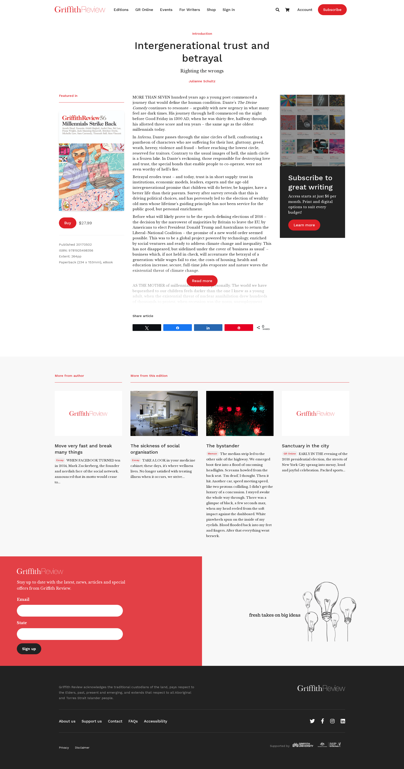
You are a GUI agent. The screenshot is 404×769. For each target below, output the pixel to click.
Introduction (202, 34)
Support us (92, 721)
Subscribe (332, 9)
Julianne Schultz (202, 81)
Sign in (229, 9)
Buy (67, 223)
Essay (60, 460)
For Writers (189, 9)
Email (23, 599)
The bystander (222, 445)
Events (166, 9)
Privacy (64, 747)
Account (304, 9)
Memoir (212, 453)
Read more (202, 281)
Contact (115, 721)
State (22, 623)
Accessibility (155, 721)
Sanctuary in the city (305, 445)
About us (67, 721)
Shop (211, 9)
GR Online (144, 9)
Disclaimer (82, 747)
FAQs (133, 721)
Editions (121, 9)
